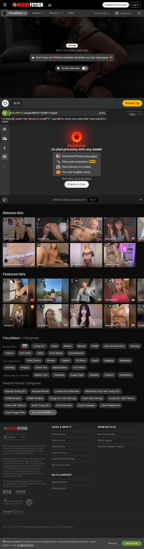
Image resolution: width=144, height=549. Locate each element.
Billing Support (59, 488)
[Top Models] (49, 5)
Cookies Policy (59, 453)
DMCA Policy (58, 446)
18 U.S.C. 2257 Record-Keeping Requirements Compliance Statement (38, 527)
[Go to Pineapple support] (29, 502)
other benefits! (82, 178)
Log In (135, 5)
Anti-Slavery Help (60, 465)
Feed (71, 13)
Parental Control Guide (63, 459)
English (11, 437)
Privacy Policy (59, 434)
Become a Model (106, 434)
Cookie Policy (25, 545)
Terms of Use (58, 440)
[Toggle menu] (5, 5)
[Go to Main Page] (27, 5)
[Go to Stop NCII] (13, 512)
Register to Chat (76, 184)
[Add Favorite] (5, 103)
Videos (38, 13)
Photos (56, 13)
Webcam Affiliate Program (111, 446)
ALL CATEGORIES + (42, 412)
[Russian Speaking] (25, 346)
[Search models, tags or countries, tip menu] (139, 13)
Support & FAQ (59, 482)
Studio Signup (105, 440)
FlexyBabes (11, 338)
